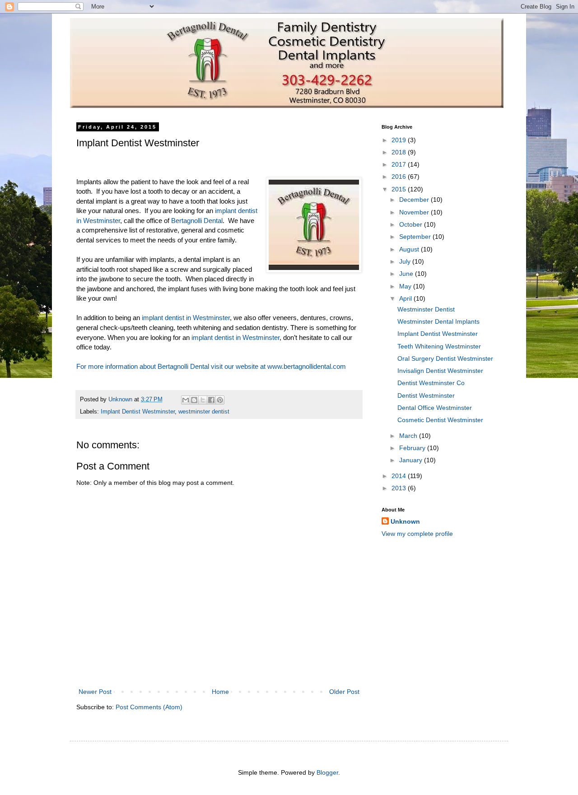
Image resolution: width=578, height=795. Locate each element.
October (411, 224)
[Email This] (185, 399)
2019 (400, 140)
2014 (400, 475)
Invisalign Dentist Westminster (440, 370)
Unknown (405, 521)
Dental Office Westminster (434, 407)
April (406, 298)
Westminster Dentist (426, 309)
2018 (400, 152)
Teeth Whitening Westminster (439, 346)
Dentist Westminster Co (431, 382)
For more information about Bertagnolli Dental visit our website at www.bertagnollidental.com (211, 366)
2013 (400, 488)
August (410, 249)
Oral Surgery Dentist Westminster (445, 358)
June (407, 273)
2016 (400, 176)
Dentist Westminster (426, 395)
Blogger (327, 772)
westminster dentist (203, 412)
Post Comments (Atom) (149, 707)
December (415, 199)
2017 (400, 164)
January (411, 460)
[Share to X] (202, 399)
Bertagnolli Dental (197, 220)
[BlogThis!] (194, 399)
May (406, 286)
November (415, 212)
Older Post (344, 691)
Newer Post (95, 691)
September (416, 236)
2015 (400, 189)
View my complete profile (417, 533)
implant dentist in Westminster (186, 317)
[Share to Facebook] (211, 399)
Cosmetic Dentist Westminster (440, 419)
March (409, 435)
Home (220, 691)
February (413, 447)
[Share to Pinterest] (219, 399)
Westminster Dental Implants (438, 321)
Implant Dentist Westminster (138, 412)
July (405, 261)
